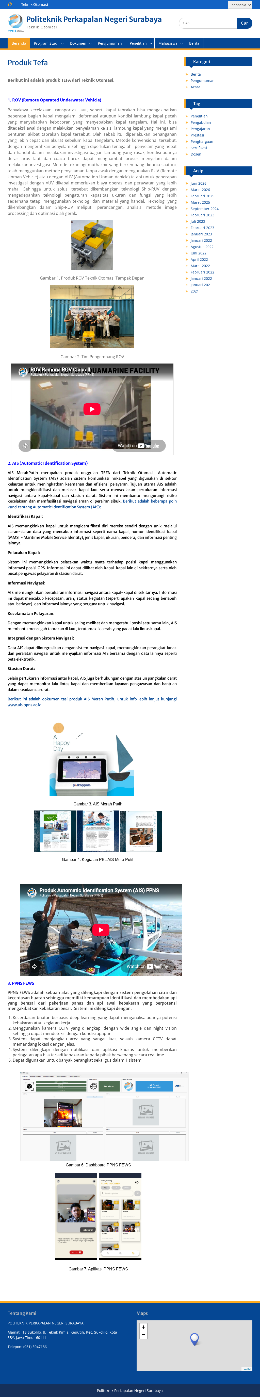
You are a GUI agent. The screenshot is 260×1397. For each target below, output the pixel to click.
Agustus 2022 (202, 246)
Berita (194, 43)
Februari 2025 (202, 196)
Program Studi (46, 43)
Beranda (19, 43)
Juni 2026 (198, 183)
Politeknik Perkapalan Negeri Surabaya (94, 19)
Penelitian (138, 43)
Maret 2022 (200, 265)
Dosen (196, 154)
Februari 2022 (202, 272)
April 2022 (199, 259)
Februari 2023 (202, 215)
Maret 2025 (200, 202)
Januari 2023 (201, 234)
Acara (195, 86)
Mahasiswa (167, 43)
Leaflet (247, 1369)
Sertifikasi (199, 147)
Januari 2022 (201, 240)
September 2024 (205, 208)
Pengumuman (110, 43)
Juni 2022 (198, 253)
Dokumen (78, 43)
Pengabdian (201, 122)
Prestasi (197, 135)
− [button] (143, 1335)
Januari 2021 (201, 284)
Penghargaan (202, 141)
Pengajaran (200, 128)
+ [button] (143, 1327)
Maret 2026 (200, 189)
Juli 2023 (198, 221)
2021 (195, 291)
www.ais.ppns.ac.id (24, 704)
